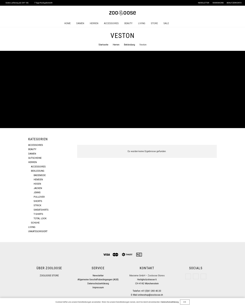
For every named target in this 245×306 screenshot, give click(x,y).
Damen (32, 153)
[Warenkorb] (180, 23)
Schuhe (35, 222)
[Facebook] (188, 276)
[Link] (122, 12)
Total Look (40, 218)
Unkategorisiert (37, 231)
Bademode (40, 175)
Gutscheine (35, 158)
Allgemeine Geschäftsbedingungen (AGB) (98, 279)
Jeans (37, 192)
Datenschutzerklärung (98, 283)
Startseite (103, 44)
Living (31, 227)
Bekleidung (129, 44)
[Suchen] (174, 23)
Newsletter (98, 275)
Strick (37, 205)
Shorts (38, 201)
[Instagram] (196, 276)
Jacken (38, 188)
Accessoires (35, 145)
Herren (116, 44)
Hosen (37, 183)
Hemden (38, 179)
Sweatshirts (41, 209)
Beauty (32, 149)
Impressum (98, 287)
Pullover (39, 197)
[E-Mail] (203, 276)
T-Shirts (38, 214)
